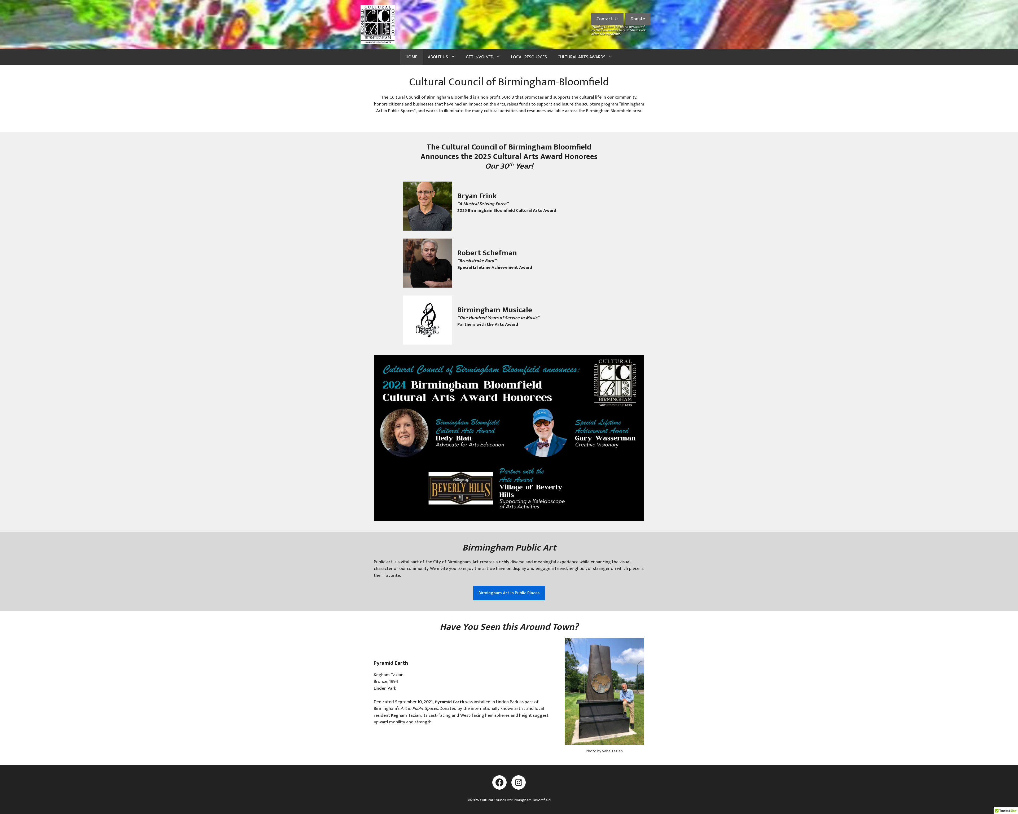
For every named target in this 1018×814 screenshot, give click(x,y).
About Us (438, 57)
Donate (638, 19)
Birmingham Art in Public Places (509, 593)
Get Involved (479, 57)
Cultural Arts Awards (581, 57)
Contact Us (607, 19)
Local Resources (529, 57)
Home (411, 57)
